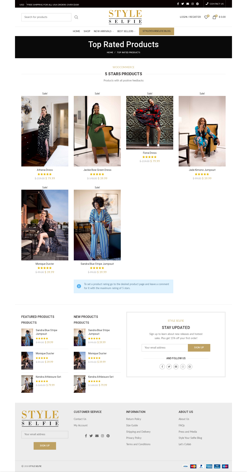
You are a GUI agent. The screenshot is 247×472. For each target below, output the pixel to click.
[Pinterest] (197, 3)
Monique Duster (45, 263)
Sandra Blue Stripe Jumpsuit (97, 263)
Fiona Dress (150, 152)
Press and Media (188, 432)
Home (110, 52)
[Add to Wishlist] (65, 98)
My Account (81, 425)
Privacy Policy (133, 438)
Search (76, 17)
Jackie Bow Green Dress (97, 169)
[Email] (187, 3)
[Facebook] (178, 3)
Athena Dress (45, 169)
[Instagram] (192, 3)
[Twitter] (182, 3)
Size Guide (132, 425)
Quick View (65, 106)
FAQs (182, 425)
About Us (184, 419)
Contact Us (80, 419)
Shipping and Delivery (138, 432)
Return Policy (133, 419)
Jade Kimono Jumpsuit (202, 169)
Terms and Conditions (138, 444)
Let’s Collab (185, 444)
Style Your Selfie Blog (190, 438)
